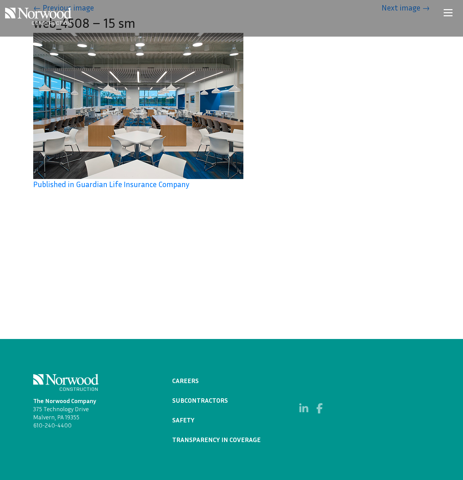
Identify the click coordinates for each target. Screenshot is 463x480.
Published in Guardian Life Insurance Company (111, 184)
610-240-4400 (52, 425)
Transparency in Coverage (216, 439)
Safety (183, 420)
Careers (185, 380)
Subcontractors (200, 400)
